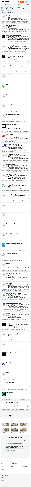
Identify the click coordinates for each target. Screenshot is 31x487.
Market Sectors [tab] (9, 463)
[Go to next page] (21, 415)
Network (11, 1)
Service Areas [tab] (21, 463)
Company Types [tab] (3, 463)
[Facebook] (2, 475)
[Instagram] (5, 475)
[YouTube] (7, 475)
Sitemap (2, 483)
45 (19, 415)
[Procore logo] (5, 1)
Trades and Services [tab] (14, 463)
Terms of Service (2, 480)
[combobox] (22, 4)
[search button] (28, 4)
